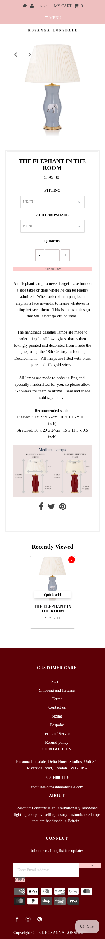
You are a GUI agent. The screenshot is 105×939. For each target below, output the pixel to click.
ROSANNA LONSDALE (66, 933)
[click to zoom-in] (89, 52)
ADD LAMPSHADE (52, 215)
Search (56, 681)
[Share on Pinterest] (62, 508)
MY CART (68, 6)
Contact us (51, 520)
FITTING (52, 190)
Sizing (57, 716)
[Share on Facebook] (41, 508)
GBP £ (44, 6)
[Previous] (15, 54)
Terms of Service (57, 734)
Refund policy (57, 742)
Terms (57, 699)
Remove (71, 559)
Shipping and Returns (57, 690)
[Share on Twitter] (51, 508)
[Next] (29, 54)
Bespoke (57, 725)
